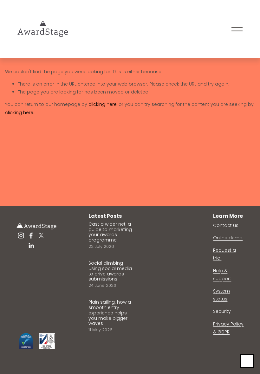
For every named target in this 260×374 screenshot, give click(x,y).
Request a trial (224, 254)
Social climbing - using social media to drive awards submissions (110, 271)
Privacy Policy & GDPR (228, 328)
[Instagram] (21, 235)
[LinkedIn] (31, 245)
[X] (41, 235)
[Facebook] (31, 235)
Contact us (225, 225)
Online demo (228, 238)
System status (221, 295)
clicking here (102, 104)
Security (222, 311)
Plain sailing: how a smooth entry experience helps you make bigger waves (109, 312)
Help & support (222, 275)
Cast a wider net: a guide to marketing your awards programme (110, 232)
